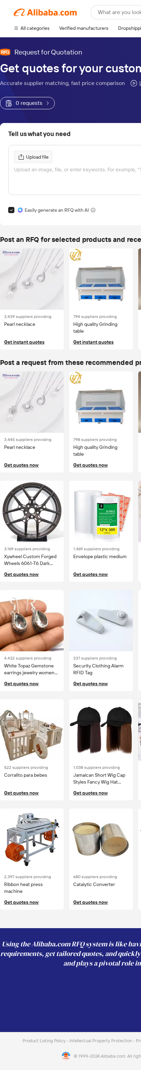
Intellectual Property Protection (101, 1040)
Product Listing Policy (45, 1040)
